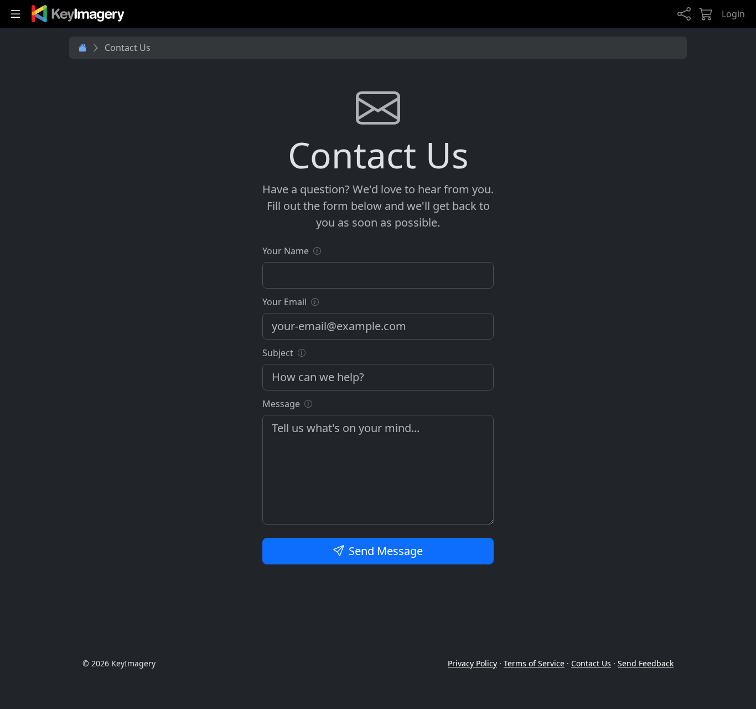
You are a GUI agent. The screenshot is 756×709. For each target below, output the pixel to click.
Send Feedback (646, 663)
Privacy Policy (472, 663)
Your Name (285, 251)
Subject (277, 353)
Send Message (386, 550)
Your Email (284, 302)
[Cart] (706, 14)
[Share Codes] (684, 14)
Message (281, 404)
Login (733, 14)
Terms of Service (534, 663)
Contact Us (591, 663)
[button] (317, 250)
